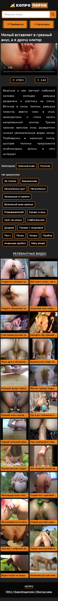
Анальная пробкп (15, 243)
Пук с (7, 235)
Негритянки (38, 189)
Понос (20, 235)
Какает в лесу (37, 212)
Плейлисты (16, 24)
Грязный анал (26, 166)
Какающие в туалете (16, 196)
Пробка (47, 235)
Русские (45, 166)
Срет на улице (13, 220)
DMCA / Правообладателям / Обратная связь (29, 591)
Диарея (9, 227)
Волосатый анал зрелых (18, 204)
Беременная (29, 181)
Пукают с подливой (31, 227)
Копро (31, 5)
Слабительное (36, 220)
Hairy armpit (38, 243)
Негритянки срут (14, 189)
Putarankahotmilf (14, 212)
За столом (10, 181)
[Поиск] (53, 14)
